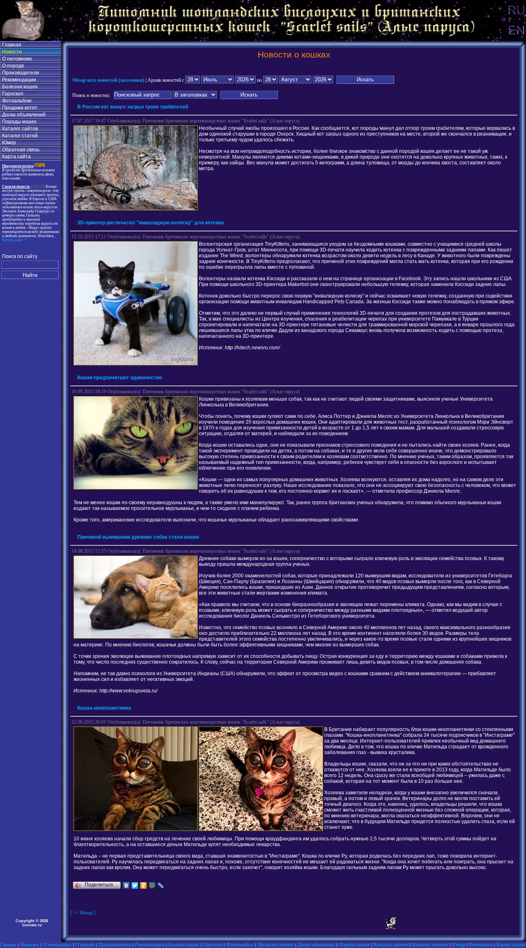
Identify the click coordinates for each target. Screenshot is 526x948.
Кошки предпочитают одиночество (119, 378)
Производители (20, 73)
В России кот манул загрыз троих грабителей (132, 107)
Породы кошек (19, 122)
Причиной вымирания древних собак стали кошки (138, 537)
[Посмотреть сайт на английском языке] (515, 39)
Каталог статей (20, 135)
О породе (13, 66)
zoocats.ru (32, 925)
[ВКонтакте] (126, 885)
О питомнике (17, 59)
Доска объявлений (24, 115)
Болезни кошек (19, 87)
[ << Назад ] (82, 913)
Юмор (9, 142)
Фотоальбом (16, 101)
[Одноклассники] (143, 885)
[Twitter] (135, 885)
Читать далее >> (15, 240)
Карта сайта (16, 156)
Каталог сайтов (20, 128)
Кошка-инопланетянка (104, 708)
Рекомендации (19, 80)
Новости (12, 52)
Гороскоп (12, 94)
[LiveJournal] (161, 885)
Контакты (481, 945)
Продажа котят (19, 108)
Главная (11, 45)
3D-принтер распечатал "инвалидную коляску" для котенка (150, 223)
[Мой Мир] (152, 885)
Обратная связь (20, 149)
